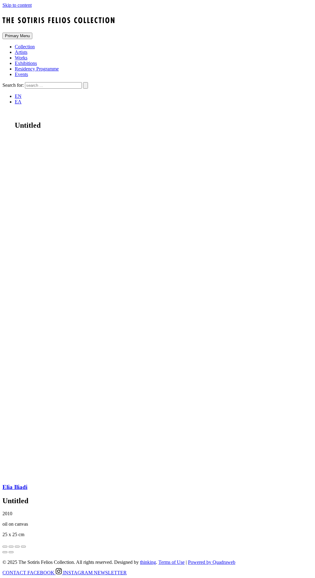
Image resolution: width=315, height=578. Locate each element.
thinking (148, 562)
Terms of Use (171, 562)
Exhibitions (26, 63)
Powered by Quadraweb (211, 562)
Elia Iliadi (14, 487)
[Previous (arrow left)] (4, 552)
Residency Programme (37, 68)
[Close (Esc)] (4, 547)
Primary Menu (17, 36)
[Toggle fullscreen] (17, 547)
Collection (25, 46)
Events (21, 74)
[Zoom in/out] (23, 547)
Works (21, 57)
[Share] (11, 547)
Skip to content (17, 5)
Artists (21, 52)
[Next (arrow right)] (11, 552)
